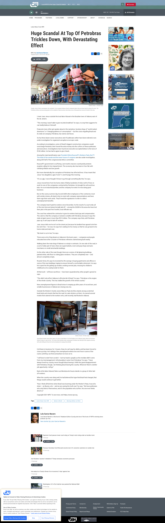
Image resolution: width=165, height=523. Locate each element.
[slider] (39, 12)
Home (31, 18)
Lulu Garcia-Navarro (42, 53)
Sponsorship (82, 18)
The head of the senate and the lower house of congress (56, 157)
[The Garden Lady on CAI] (121, 58)
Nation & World (58, 401)
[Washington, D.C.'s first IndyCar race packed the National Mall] (36, 487)
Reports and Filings (85, 511)
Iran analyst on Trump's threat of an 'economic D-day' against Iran (50, 471)
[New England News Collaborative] (121, 116)
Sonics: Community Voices (98, 508)
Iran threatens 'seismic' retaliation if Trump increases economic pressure (53, 459)
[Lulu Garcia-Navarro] (35, 418)
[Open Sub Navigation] (43, 18)
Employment (96, 504)
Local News (60, 18)
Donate (131, 4)
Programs (38, 18)
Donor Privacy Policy (71, 511)
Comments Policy (71, 507)
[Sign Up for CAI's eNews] (121, 87)
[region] (31, 505)
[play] (31, 12)
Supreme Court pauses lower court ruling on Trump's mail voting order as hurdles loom (69, 435)
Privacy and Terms (71, 504)
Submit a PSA (110, 507)
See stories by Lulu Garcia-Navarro (52, 421)
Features (49, 18)
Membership (83, 507)
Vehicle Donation (111, 511)
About (92, 18)
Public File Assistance (126, 507)
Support (71, 18)
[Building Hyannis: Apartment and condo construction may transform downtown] (121, 141)
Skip (33, 518)
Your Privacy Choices (47, 518)
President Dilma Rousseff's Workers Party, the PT (77, 155)
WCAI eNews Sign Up (112, 504)
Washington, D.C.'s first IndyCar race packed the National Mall (61, 484)
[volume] (36, 12)
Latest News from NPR (37, 27)
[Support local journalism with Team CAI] (121, 34)
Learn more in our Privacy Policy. (40, 513)
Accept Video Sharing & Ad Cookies (15, 518)
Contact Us (83, 504)
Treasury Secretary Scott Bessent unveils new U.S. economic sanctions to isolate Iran (68, 448)
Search (109, 18)
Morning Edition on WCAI (74, 401)
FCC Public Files (124, 511)
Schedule (101, 18)
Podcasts (122, 504)
